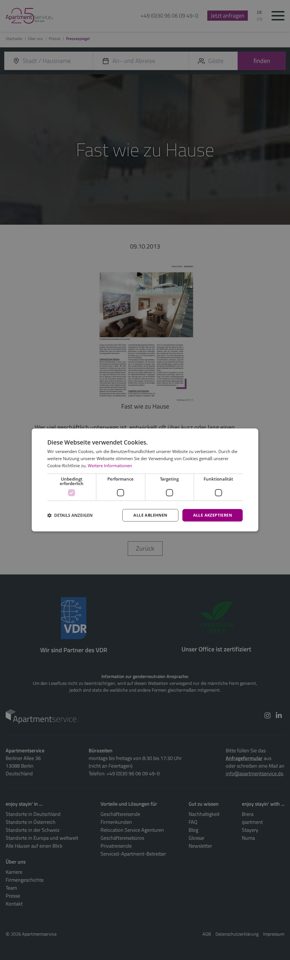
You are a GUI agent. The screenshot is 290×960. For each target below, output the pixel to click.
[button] (70, 515)
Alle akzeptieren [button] (212, 515)
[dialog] (145, 479)
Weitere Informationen (110, 465)
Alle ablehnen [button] (150, 515)
